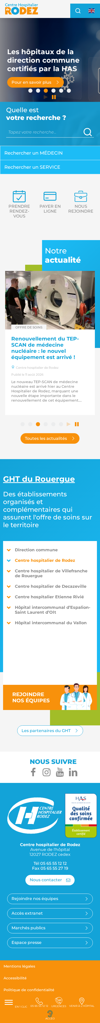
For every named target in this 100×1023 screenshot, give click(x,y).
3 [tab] (46, 91)
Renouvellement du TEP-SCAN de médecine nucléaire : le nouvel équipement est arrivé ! (45, 348)
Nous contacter (46, 879)
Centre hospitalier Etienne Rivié (49, 596)
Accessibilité (15, 978)
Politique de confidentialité (29, 990)
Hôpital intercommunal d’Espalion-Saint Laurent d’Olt (52, 610)
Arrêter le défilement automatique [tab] (53, 97)
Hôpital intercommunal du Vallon (51, 622)
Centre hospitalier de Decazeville (50, 586)
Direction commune (36, 549)
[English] (92, 10)
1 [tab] (30, 91)
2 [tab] (38, 91)
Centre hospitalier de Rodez (45, 560)
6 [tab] (69, 91)
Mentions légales (19, 966)
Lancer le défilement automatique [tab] (46, 97)
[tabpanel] (50, 82)
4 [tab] (53, 91)
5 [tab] (61, 91)
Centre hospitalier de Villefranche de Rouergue (51, 573)
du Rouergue (39, 479)
